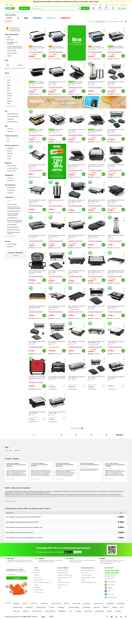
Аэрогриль (118, 611)
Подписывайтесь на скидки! (14, 569)
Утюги (70, 611)
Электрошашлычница (16, 116)
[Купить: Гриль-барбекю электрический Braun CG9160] (64, 351)
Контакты (36, 575)
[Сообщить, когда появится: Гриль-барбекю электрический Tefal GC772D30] (64, 419)
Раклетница (16, 119)
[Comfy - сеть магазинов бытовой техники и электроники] (11, 8)
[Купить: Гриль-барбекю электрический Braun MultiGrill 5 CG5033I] (83, 209)
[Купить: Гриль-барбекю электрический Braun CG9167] (123, 91)
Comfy (36, 568)
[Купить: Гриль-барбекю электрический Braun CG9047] (123, 139)
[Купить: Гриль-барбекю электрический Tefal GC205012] (83, 139)
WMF (16, 85)
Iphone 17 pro (44, 603)
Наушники (114, 607)
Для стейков (9, 450)
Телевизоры (61, 607)
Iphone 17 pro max (56, 603)
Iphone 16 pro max (98, 603)
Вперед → (120, 435)
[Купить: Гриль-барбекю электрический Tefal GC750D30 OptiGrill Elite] (44, 56)
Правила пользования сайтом (89, 582)
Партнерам (37, 587)
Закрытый (16, 128)
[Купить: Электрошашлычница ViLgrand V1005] (64, 209)
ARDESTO (16, 101)
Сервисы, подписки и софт (65, 575)
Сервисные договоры (63, 582)
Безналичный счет (62, 584)
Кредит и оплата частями (64, 577)
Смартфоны (16, 603)
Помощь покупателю (87, 568)
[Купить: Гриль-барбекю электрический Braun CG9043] (44, 351)
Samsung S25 (29, 607)
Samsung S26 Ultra (17, 607)
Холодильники (86, 607)
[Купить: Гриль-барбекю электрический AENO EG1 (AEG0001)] (83, 174)
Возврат (101, 4)
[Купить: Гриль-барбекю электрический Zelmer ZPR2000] (123, 351)
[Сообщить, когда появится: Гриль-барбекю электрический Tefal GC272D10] (123, 386)
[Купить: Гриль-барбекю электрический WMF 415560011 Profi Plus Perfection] (103, 280)
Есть (16, 138)
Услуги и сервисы (63, 568)
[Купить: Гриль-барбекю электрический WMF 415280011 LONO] (103, 351)
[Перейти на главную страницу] (5, 12)
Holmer (16, 98)
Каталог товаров (38, 589)
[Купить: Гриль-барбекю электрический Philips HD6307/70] (123, 209)
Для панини (17, 450)
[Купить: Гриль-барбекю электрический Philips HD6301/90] (64, 139)
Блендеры (78, 611)
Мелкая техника (20, 12)
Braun (16, 82)
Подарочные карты (80, 4)
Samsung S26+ (121, 603)
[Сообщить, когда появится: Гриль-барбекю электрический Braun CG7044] (103, 386)
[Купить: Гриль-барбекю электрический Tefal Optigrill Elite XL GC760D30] (44, 91)
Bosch (16, 90)
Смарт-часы (16, 611)
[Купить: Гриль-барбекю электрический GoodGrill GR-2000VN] (44, 315)
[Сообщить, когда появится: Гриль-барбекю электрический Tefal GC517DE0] (44, 419)
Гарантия (83, 580)
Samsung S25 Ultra (41, 607)
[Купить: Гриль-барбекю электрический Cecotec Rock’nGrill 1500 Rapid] (44, 139)
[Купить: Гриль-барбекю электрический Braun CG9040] (64, 280)
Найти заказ (84, 572)
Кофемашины (62, 611)
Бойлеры (109, 611)
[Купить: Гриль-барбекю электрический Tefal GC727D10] (83, 245)
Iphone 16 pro (86, 603)
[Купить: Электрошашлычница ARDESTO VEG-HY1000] (103, 91)
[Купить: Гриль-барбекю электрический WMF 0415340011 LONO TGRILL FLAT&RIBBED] (123, 280)
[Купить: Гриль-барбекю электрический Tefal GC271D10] (123, 56)
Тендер (36, 584)
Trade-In (107, 4)
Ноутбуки (51, 607)
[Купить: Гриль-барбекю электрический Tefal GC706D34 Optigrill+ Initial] (103, 56)
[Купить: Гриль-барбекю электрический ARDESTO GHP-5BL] (103, 245)
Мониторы (96, 607)
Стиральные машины (73, 607)
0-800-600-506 (112, 573)
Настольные (16, 180)
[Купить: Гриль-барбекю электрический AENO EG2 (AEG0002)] (83, 91)
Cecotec (16, 93)
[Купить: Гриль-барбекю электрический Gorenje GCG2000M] (83, 280)
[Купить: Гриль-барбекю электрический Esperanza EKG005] (64, 315)
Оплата (59, 587)
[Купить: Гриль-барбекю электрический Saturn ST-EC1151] (83, 351)
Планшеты (105, 607)
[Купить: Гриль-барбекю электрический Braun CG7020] (103, 315)
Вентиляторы (88, 611)
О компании (37, 570)
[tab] (10, 18)
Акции (72, 4)
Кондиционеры (99, 611)
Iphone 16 (66, 603)
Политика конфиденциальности (42, 582)
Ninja (16, 88)
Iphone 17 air (34, 603)
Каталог (25, 8)
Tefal (16, 80)
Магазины (89, 4)
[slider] (15, 68)
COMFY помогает (114, 4)
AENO (16, 103)
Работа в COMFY (38, 580)
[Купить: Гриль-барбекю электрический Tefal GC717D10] (64, 91)
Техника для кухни (11, 12)
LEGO (122, 607)
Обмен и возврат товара (87, 577)
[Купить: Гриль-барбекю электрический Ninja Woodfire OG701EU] (44, 280)
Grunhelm (16, 95)
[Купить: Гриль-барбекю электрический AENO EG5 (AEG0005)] (103, 139)
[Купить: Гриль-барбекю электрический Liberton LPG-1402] (44, 209)
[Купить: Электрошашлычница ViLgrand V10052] (123, 245)
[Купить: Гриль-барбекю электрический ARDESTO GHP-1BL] (83, 315)
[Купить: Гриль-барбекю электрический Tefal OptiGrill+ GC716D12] (64, 56)
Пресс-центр (37, 577)
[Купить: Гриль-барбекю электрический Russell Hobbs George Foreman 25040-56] (44, 386)
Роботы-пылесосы (50, 611)
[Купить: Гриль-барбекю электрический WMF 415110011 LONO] (103, 209)
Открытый (16, 131)
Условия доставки (86, 575)
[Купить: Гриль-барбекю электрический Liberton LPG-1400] (123, 315)
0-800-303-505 (112, 570)
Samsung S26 (110, 603)
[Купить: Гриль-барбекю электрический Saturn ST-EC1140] (64, 245)
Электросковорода (16, 121)
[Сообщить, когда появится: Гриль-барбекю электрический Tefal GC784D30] (83, 386)
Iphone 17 (25, 603)
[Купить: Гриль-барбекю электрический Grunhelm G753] (44, 174)
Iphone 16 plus (76, 603)
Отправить (16, 578)
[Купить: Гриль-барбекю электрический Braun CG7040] (123, 174)
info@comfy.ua (110, 578)
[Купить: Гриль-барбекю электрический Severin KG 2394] (44, 245)
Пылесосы (25, 611)
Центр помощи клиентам (87, 570)
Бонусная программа (63, 570)
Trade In (60, 580)
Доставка (95, 4)
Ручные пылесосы (37, 611)
